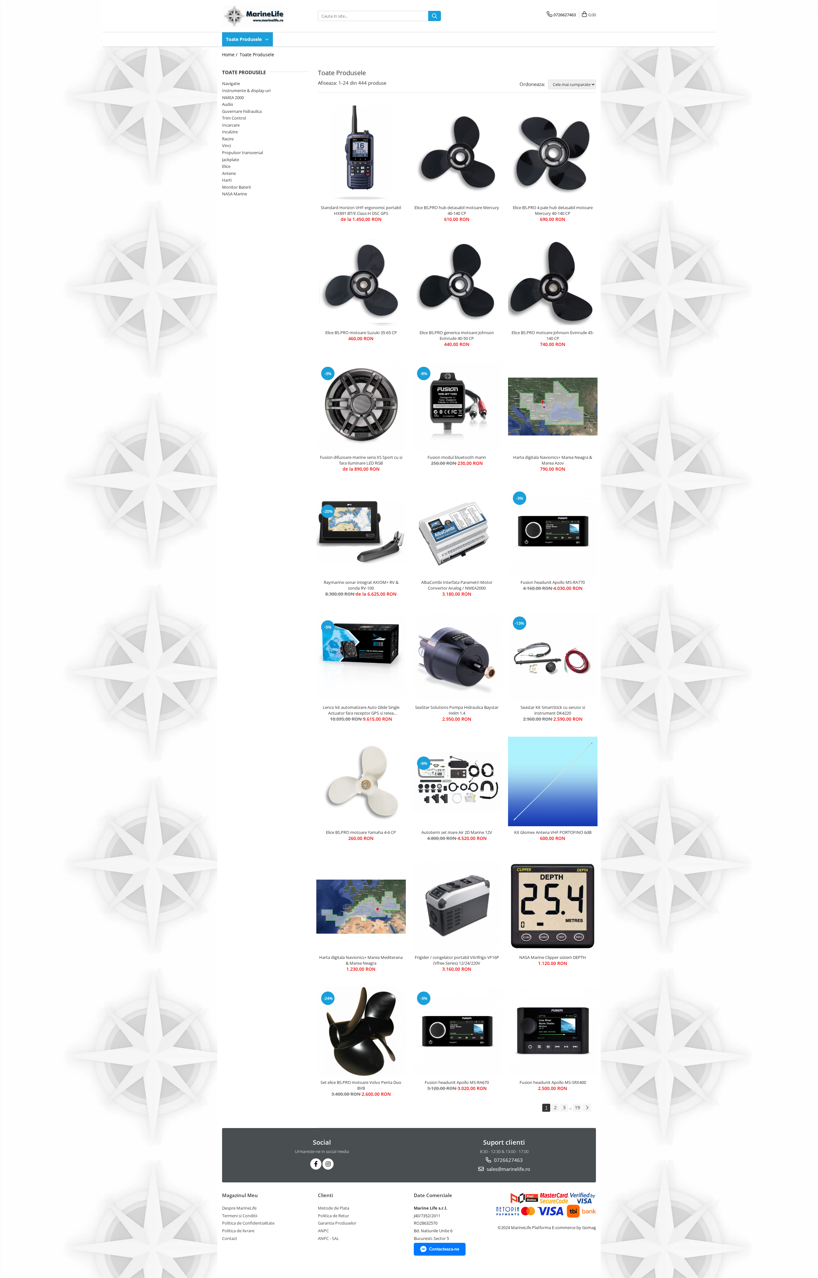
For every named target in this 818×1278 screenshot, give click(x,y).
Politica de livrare (238, 1231)
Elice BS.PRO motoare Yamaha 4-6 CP (361, 832)
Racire (228, 139)
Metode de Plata (333, 1208)
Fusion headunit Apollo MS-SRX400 (553, 1082)
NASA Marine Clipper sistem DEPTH (552, 957)
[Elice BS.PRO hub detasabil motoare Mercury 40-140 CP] (457, 153)
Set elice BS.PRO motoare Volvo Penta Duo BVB (360, 1085)
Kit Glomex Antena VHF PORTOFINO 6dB (552, 832)
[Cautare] (434, 16)
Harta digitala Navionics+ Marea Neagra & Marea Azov (552, 460)
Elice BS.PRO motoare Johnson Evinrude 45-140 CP (553, 335)
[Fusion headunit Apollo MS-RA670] (457, 1031)
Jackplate (230, 159)
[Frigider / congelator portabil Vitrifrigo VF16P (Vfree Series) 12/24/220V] (457, 906)
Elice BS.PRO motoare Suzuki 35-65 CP (361, 332)
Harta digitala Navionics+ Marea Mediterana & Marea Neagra (361, 960)
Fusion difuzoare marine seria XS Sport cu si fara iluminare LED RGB (361, 460)
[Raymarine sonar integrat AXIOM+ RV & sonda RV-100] (361, 532)
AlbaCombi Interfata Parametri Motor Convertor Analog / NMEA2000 (456, 585)
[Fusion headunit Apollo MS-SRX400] (553, 1031)
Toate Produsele (244, 39)
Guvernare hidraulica (242, 111)
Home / (230, 54)
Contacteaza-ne (444, 1249)
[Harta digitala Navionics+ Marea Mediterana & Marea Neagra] (361, 907)
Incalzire (230, 132)
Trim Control (234, 118)
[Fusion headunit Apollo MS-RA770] (553, 531)
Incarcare (231, 125)
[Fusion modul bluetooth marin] (457, 406)
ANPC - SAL (328, 1238)
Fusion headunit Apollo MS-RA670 (457, 1082)
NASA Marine (234, 194)
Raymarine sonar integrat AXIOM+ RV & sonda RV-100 (361, 585)
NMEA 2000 (233, 97)
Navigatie (231, 83)
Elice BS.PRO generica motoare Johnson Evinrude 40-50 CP (457, 335)
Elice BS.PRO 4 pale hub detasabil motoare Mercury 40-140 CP (553, 210)
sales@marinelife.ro (507, 1169)
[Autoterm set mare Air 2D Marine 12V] (457, 781)
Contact (229, 1238)
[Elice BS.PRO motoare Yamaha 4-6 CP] (361, 782)
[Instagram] (328, 1164)
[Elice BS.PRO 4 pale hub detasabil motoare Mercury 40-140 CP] (553, 153)
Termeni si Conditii (239, 1216)
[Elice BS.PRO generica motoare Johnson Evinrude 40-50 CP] (457, 282)
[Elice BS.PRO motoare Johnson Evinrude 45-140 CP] (553, 281)
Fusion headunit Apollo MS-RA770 (553, 582)
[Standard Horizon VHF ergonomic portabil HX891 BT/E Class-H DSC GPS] (361, 153)
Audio (227, 104)
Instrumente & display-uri (246, 90)
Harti (227, 180)
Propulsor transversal (242, 152)
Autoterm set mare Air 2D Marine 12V (456, 832)
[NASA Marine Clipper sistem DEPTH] (553, 906)
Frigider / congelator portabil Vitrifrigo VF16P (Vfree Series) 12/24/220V (457, 960)
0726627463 (508, 1160)
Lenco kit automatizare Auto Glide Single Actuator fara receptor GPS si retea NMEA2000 (361, 710)
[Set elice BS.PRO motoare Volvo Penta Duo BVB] (361, 1031)
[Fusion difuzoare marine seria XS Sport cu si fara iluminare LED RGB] (361, 406)
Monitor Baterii (236, 187)
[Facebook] (315, 1164)
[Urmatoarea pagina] (587, 1108)
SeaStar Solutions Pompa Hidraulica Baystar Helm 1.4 (456, 710)
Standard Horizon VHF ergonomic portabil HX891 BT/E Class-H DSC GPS (361, 210)
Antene (229, 173)
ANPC (323, 1231)
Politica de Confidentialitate (248, 1223)
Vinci (226, 145)
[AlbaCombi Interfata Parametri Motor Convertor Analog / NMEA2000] (457, 531)
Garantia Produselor (337, 1223)
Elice (226, 166)
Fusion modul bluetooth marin (457, 457)
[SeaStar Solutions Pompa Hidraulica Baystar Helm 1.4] (457, 656)
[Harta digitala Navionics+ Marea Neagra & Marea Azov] (553, 406)
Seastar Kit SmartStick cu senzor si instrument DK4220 (553, 710)
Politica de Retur (333, 1216)
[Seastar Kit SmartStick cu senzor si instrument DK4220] (553, 656)
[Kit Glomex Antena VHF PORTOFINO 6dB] (553, 781)
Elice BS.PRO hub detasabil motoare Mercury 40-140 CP (456, 210)
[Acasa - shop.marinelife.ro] (254, 16)
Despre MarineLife (239, 1208)
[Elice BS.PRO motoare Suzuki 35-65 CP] (361, 281)
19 (577, 1107)
